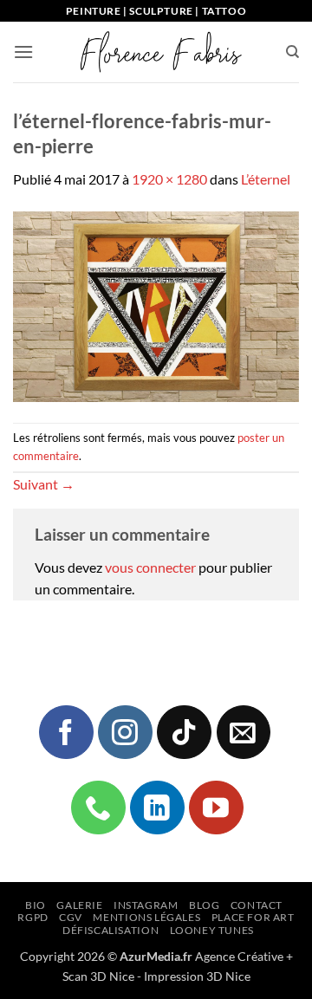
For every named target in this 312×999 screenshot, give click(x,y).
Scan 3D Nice (98, 976)
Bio (35, 904)
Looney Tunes (212, 930)
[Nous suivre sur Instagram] (125, 732)
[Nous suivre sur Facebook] (66, 732)
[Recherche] (292, 52)
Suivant (44, 484)
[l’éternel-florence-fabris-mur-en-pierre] (156, 304)
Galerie (79, 904)
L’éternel (265, 179)
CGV (70, 917)
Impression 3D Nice (197, 976)
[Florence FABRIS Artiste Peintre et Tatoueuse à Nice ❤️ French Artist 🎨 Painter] (159, 52)
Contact (257, 904)
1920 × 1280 (169, 179)
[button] (23, 51)
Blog (204, 904)
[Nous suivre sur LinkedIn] (157, 807)
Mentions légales (146, 917)
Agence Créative (239, 956)
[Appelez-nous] (98, 807)
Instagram (146, 904)
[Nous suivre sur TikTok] (184, 732)
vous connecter (150, 567)
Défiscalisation (110, 930)
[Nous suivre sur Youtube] (216, 807)
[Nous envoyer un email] (243, 732)
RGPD (32, 917)
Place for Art (253, 917)
